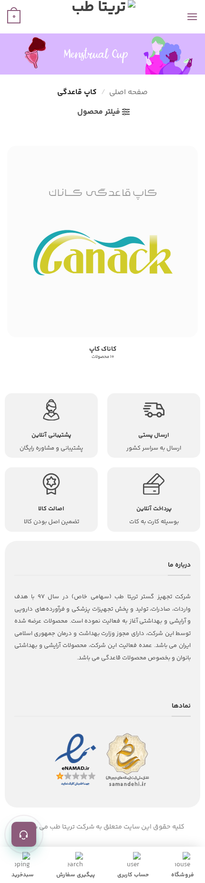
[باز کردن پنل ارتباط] (23, 834)
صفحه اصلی (128, 92)
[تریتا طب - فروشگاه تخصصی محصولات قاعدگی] (102, 16)
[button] (192, 16)
